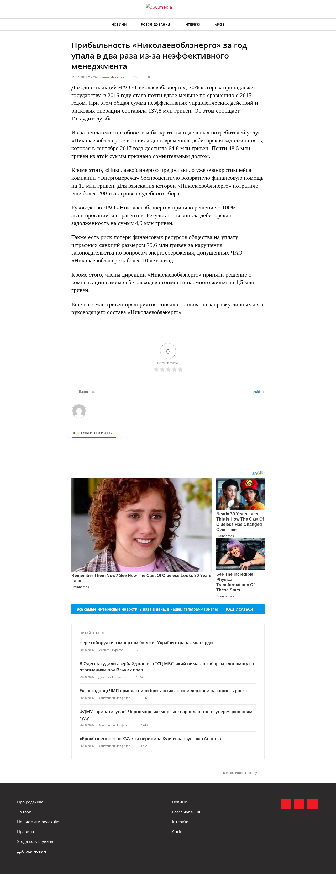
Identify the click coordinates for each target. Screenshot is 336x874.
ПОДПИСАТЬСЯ (238, 609)
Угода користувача (35, 841)
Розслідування (155, 24)
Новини (119, 24)
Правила (25, 831)
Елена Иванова (112, 77)
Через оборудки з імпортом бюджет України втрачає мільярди (146, 642)
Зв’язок (24, 811)
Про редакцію (30, 801)
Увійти (258, 392)
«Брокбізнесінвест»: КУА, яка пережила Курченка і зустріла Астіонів (151, 738)
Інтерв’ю (192, 24)
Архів (219, 24)
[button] (314, 24)
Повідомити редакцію (38, 821)
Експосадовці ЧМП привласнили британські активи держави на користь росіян (164, 690)
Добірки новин (31, 851)
